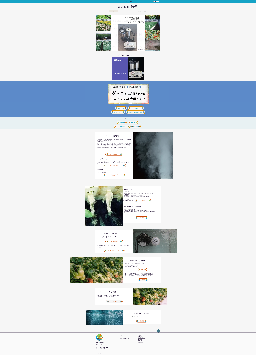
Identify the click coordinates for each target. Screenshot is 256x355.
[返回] (7, 33)
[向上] (158, 331)
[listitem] (128, 68)
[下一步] (248, 33)
